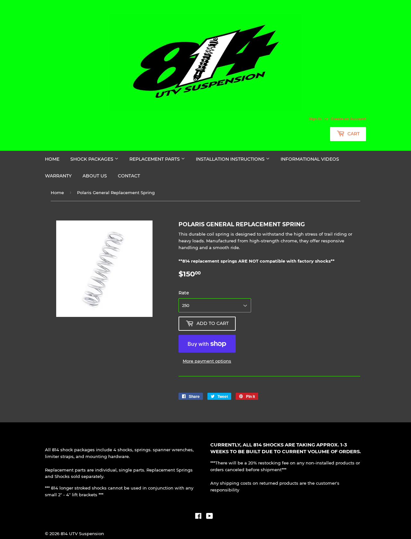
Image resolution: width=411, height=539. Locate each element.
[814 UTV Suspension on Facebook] (198, 516)
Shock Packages (92, 159)
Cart (353, 134)
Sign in (315, 119)
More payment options (207, 361)
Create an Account (348, 119)
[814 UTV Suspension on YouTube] (209, 516)
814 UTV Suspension (82, 533)
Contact (129, 176)
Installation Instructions (231, 159)
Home (52, 159)
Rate (184, 293)
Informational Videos (310, 159)
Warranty (58, 176)
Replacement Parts (155, 159)
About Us (95, 176)
